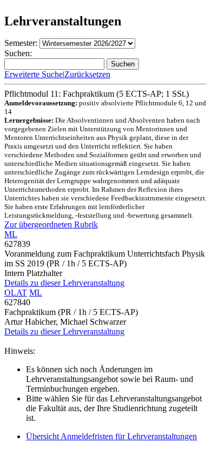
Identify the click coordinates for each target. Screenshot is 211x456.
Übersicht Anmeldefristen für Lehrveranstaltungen (111, 436)
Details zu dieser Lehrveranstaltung (64, 282)
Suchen (123, 64)
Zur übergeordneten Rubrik (51, 224)
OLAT (15, 292)
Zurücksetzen (87, 74)
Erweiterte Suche (33, 74)
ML (10, 234)
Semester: (20, 43)
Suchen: (18, 53)
